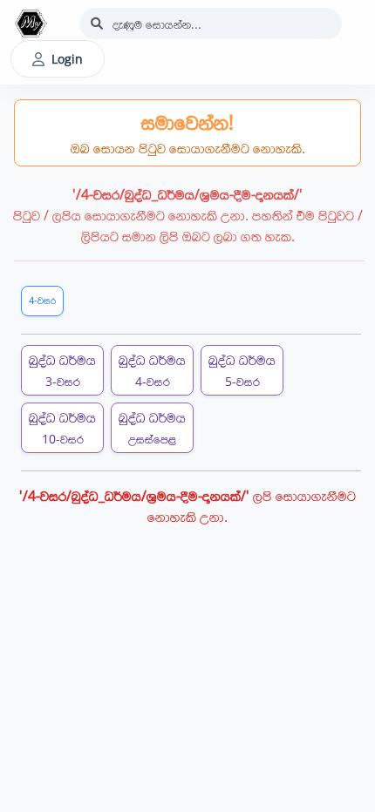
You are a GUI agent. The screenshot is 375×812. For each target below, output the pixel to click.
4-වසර (42, 300)
